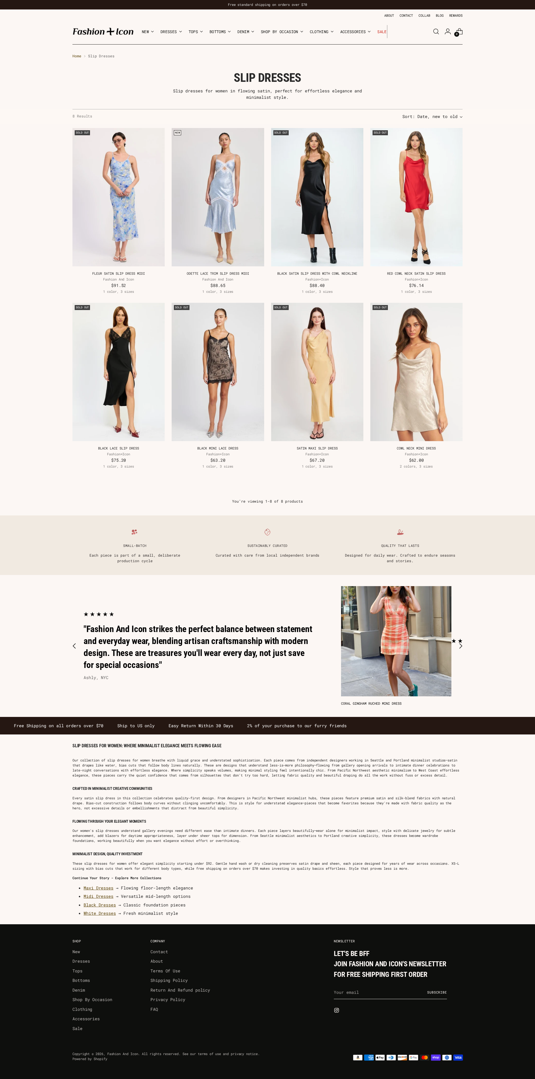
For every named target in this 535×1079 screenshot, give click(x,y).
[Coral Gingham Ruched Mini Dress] (396, 641)
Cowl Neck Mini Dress (416, 448)
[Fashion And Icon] (103, 31)
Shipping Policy (169, 980)
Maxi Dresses (98, 888)
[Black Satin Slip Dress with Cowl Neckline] (317, 197)
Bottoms (81, 980)
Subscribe (437, 992)
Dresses (81, 961)
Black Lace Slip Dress (118, 448)
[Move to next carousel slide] (460, 646)
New (76, 951)
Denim (78, 990)
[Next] (391, 31)
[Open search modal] (436, 31)
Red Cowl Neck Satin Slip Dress (416, 273)
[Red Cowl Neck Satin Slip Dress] (416, 197)
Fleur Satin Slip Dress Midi (118, 273)
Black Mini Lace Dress (217, 448)
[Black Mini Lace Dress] (218, 372)
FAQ (154, 1009)
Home (76, 55)
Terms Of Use (165, 971)
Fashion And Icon (122, 1054)
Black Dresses (100, 905)
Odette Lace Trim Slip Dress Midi (218, 273)
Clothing (82, 1009)
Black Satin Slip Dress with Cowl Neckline (317, 273)
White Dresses (100, 913)
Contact (159, 951)
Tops (77, 971)
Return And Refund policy (180, 990)
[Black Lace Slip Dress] (118, 372)
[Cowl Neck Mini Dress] (416, 372)
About (156, 961)
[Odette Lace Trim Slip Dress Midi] (218, 197)
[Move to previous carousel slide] (74, 646)
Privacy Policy (167, 999)
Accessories (86, 1018)
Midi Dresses (98, 896)
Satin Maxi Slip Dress (317, 448)
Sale (77, 1028)
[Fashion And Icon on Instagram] (337, 1011)
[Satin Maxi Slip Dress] (317, 372)
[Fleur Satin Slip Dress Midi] (118, 197)
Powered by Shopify (89, 1059)
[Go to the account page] (447, 31)
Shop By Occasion (92, 999)
